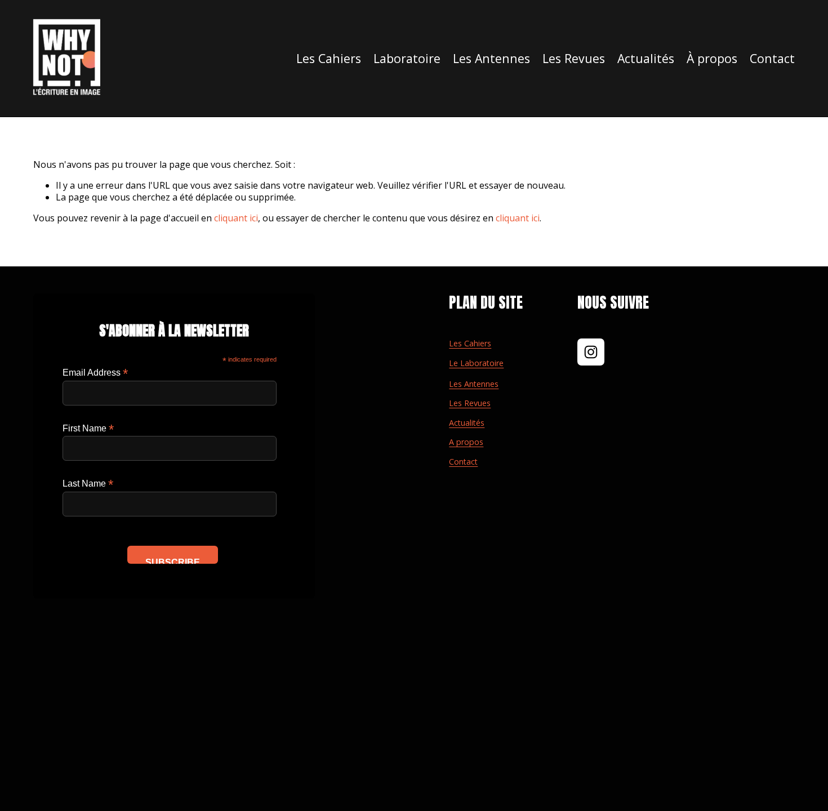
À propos (712, 58)
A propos (466, 442)
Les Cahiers (328, 58)
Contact (772, 58)
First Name (88, 428)
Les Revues (470, 403)
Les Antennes (473, 384)
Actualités (645, 58)
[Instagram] (590, 352)
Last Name (88, 483)
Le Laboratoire (476, 363)
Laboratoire (406, 58)
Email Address (95, 372)
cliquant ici (236, 218)
